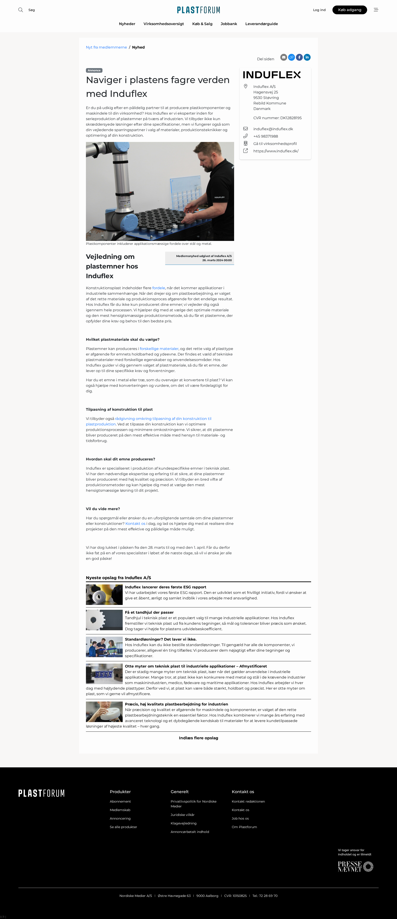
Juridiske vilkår (183, 815)
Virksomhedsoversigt (164, 24)
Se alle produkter (123, 827)
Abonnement (120, 801)
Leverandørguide (261, 24)
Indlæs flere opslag (198, 738)
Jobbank (229, 24)
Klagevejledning (184, 823)
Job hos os (240, 818)
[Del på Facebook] (299, 57)
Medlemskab (120, 810)
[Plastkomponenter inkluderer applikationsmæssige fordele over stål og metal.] (160, 191)
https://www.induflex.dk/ (275, 151)
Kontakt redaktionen (248, 801)
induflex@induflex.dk (273, 129)
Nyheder (127, 24)
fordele (158, 288)
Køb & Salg (202, 24)
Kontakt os (135, 523)
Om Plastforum (244, 827)
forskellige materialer (159, 349)
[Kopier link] (291, 57)
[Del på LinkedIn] (307, 57)
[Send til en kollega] (283, 57)
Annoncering (120, 818)
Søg (31, 10)
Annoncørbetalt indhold (190, 832)
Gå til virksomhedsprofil (275, 144)
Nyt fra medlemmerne (106, 47)
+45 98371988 (265, 136)
